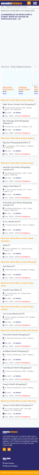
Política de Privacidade (27, 472)
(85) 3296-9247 (10, 275)
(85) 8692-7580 (10, 298)
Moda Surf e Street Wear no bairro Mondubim (18, 262)
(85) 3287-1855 (10, 343)
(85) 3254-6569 (10, 194)
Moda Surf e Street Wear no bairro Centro (17, 163)
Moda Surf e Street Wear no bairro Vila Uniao (18, 401)
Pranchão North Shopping (15, 335)
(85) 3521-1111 (10, 253)
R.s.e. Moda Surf (11, 221)
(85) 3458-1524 (10, 130)
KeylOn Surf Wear (11, 290)
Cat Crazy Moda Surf (13, 314)
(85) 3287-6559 (10, 393)
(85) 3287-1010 (10, 376)
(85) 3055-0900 (10, 178)
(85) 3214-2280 (10, 151)
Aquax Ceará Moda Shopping (17, 405)
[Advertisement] (19, 41)
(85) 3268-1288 (10, 113)
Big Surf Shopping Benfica (16, 142)
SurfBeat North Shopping (15, 351)
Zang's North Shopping (14, 384)
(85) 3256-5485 (10, 414)
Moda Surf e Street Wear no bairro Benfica (17, 138)
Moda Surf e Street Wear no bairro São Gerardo (19, 330)
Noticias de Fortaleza (11, 466)
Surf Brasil (8, 266)
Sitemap (36, 472)
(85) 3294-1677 (10, 322)
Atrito (5, 245)
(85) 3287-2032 (10, 360)
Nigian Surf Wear (11, 186)
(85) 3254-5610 (10, 230)
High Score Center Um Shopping (18, 104)
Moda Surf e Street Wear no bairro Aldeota (17, 100)
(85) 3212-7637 (10, 213)
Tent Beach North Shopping (16, 368)
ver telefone (17, 113)
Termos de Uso (17, 472)
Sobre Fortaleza (9, 463)
